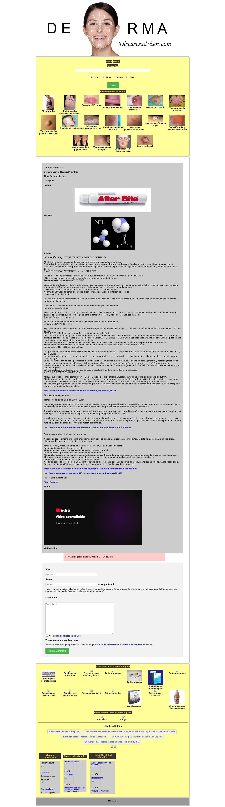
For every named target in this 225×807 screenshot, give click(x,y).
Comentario (51, 597)
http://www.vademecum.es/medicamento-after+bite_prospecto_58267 (80, 390)
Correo (48, 579)
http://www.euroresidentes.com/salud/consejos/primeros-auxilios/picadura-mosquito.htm (90, 469)
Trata (131, 77)
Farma (119, 77)
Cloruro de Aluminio (100, 791)
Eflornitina (45, 772)
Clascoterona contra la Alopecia (64, 732)
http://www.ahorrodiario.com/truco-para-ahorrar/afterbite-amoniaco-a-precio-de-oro (87, 427)
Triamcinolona (47, 789)
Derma (107, 77)
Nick (47, 569)
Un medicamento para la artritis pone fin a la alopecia (137, 737)
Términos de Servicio (131, 645)
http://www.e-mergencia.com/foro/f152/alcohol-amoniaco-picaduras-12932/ (83, 473)
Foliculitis (68, 775)
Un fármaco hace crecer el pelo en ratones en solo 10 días (112, 742)
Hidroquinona (97, 778)
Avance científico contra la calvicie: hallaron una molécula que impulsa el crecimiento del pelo (130, 732)
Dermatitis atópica (72, 762)
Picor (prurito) (51, 482)
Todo (95, 77)
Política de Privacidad (106, 645)
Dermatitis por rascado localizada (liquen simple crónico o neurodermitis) (74, 790)
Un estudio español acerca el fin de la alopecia (84, 737)
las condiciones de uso (68, 636)
